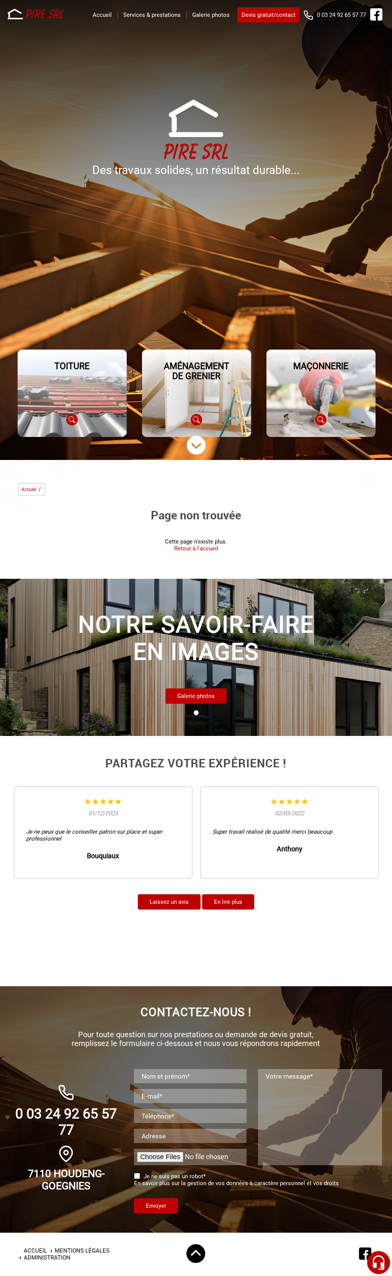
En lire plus (228, 901)
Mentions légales (82, 1250)
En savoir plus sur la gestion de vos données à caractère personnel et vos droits (236, 1183)
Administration (47, 1257)
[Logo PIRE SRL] (36, 15)
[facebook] (376, 18)
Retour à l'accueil (196, 548)
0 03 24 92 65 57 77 (341, 14)
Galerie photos (211, 14)
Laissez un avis (169, 901)
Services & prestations (152, 14)
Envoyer (156, 1205)
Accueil (102, 14)
